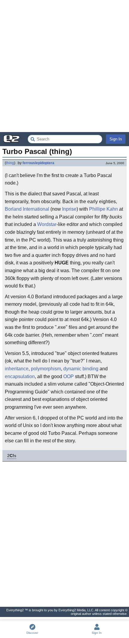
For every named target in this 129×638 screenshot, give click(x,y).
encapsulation (20, 376)
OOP (68, 376)
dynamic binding (80, 368)
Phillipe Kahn (103, 209)
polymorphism (46, 368)
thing (10, 163)
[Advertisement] (64, 66)
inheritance (16, 368)
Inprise (69, 209)
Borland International (27, 209)
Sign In (116, 139)
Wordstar (46, 224)
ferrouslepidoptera (38, 163)
